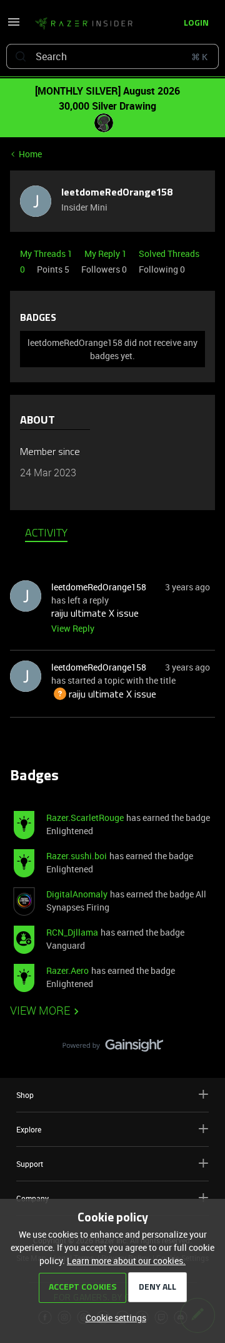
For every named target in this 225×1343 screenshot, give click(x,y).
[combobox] (112, 56)
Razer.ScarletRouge (85, 817)
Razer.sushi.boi (76, 856)
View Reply (72, 628)
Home (30, 154)
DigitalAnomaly (77, 894)
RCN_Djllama (72, 932)
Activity (46, 534)
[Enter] (20, 56)
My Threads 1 (47, 253)
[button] (13, 26)
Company (32, 1198)
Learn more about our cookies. (126, 1261)
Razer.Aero (67, 970)
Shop (25, 1095)
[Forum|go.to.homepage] (80, 24)
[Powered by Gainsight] (112, 1048)
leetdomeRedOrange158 (117, 193)
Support (29, 1164)
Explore (28, 1129)
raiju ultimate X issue (95, 614)
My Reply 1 (106, 253)
